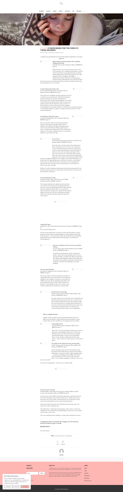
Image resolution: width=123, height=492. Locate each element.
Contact (86, 473)
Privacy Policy (87, 480)
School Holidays (68, 435)
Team (85, 470)
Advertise (86, 478)
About (85, 468)
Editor (62, 52)
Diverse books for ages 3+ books (50, 423)
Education (57, 52)
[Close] (29, 475)
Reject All (17, 486)
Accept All (25, 486)
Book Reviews (51, 52)
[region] (17, 481)
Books (56, 435)
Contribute (87, 475)
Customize (8, 486)
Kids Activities (61, 435)
